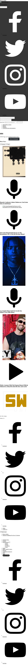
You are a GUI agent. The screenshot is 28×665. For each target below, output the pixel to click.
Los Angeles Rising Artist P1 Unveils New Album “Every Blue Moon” (11, 311)
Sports (4, 127)
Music (4, 125)
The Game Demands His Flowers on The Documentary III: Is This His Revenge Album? (12, 233)
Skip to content (3, 0)
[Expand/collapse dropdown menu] (9, 542)
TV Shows (7, 545)
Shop (4, 554)
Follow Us (4, 7)
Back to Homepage (14, 139)
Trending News (7, 124)
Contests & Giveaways (9, 128)
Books (6, 543)
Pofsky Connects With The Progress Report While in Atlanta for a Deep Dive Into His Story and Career (14, 385)
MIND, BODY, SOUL (7, 549)
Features (4, 541)
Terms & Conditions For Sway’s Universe (11, 535)
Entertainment (5, 542)
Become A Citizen (6, 555)
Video (4, 552)
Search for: (2, 122)
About (4, 528)
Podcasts (4, 550)
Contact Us (5, 529)
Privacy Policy (6, 534)
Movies (6, 544)
